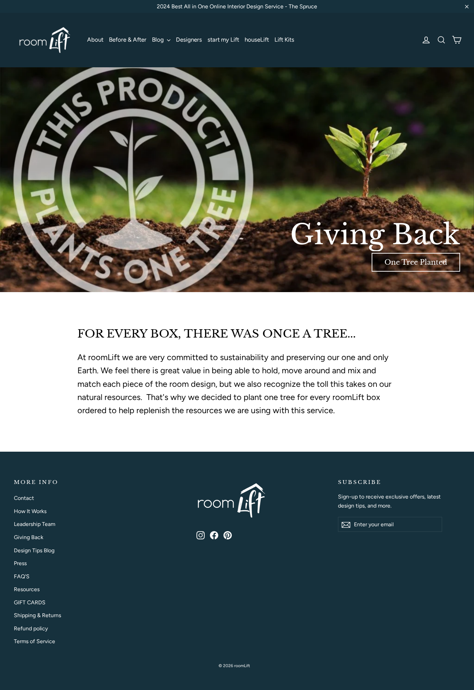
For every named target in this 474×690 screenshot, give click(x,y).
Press (20, 563)
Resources (27, 589)
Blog (158, 39)
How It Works (30, 511)
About (95, 39)
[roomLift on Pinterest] (227, 534)
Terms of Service (34, 641)
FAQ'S (21, 576)
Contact (24, 498)
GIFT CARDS (29, 602)
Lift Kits (284, 39)
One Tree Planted (415, 262)
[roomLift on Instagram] (200, 534)
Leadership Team (34, 524)
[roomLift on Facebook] (214, 534)
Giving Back (28, 537)
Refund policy (31, 628)
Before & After (127, 39)
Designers (189, 39)
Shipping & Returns (37, 615)
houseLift (257, 39)
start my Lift (223, 39)
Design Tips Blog (34, 550)
